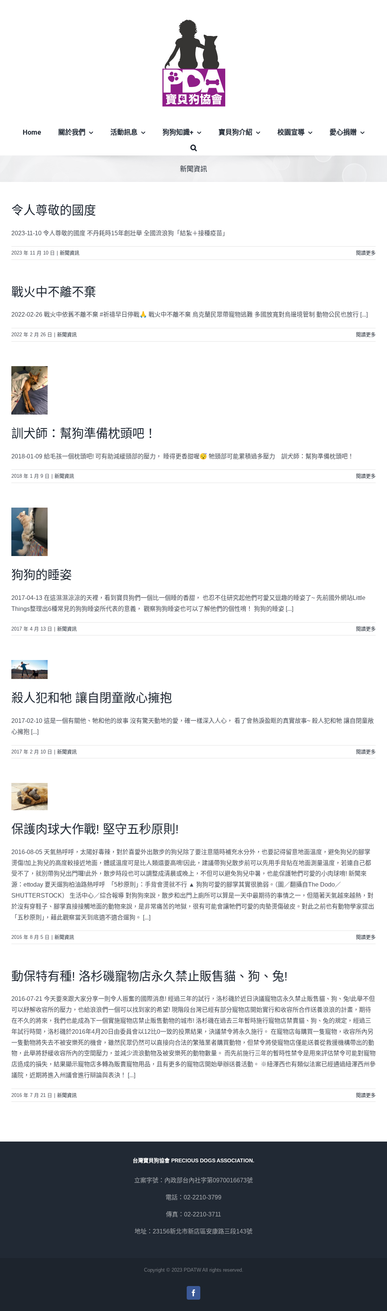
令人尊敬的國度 (53, 210)
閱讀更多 (366, 253)
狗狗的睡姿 (41, 575)
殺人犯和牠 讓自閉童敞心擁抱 (91, 698)
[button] (193, 147)
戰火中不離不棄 (53, 292)
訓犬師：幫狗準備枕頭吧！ (83, 433)
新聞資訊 (69, 253)
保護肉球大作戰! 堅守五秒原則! (95, 829)
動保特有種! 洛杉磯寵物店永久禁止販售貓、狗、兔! (149, 976)
